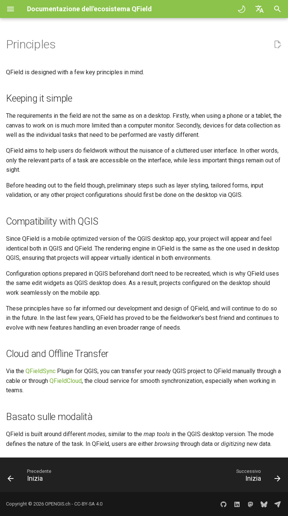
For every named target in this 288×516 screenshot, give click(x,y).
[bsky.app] (264, 504)
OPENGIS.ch (57, 504)
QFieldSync (41, 371)
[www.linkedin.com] (237, 504)
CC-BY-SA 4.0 (88, 504)
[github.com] (224, 504)
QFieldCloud (66, 380)
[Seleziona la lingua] (259, 9)
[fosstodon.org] (250, 504)
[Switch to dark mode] (241, 9)
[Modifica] (277, 45)
